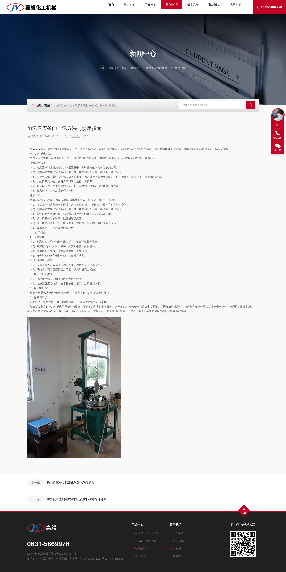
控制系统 (140, 556)
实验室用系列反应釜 (147, 533)
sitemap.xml (116, 558)
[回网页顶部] (277, 125)
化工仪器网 (47, 558)
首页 (111, 4)
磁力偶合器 (141, 548)
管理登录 (61, 558)
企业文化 (178, 540)
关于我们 (129, 4)
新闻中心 (172, 4)
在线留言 (214, 4)
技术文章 (193, 4)
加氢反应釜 (36, 149)
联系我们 (235, 4)
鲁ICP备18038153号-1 (93, 558)
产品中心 (151, 4)
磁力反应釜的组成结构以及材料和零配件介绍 (77, 499)
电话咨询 (277, 137)
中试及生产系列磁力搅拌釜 (149, 540)
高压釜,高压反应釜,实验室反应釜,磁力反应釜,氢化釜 (85, 105)
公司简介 (178, 533)
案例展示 (178, 548)
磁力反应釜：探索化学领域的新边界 (71, 482)
